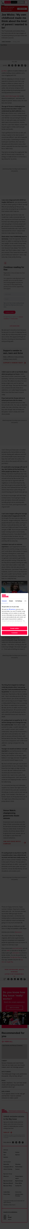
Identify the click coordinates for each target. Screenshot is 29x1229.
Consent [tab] (4, 601)
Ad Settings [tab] (18, 601)
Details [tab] (11, 601)
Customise (15, 632)
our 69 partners (11, 609)
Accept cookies (14, 628)
